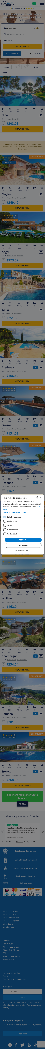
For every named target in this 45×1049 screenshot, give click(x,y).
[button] (22, 512)
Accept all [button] (23, 540)
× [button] (40, 497)
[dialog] (22, 524)
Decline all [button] (23, 545)
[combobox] (37, 497)
